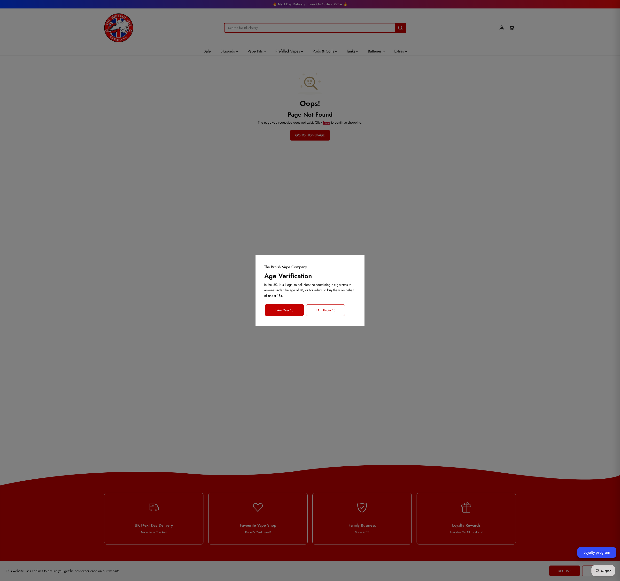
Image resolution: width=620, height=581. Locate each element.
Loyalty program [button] (597, 552)
